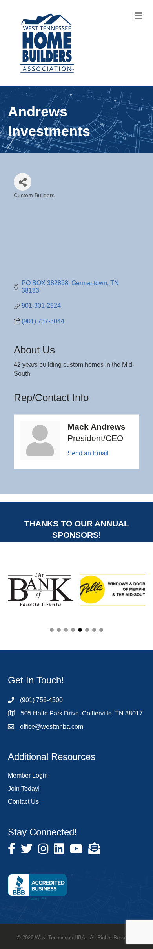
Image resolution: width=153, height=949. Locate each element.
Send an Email (88, 453)
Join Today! (24, 788)
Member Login (28, 775)
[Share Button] (22, 182)
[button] (52, 630)
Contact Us (23, 801)
